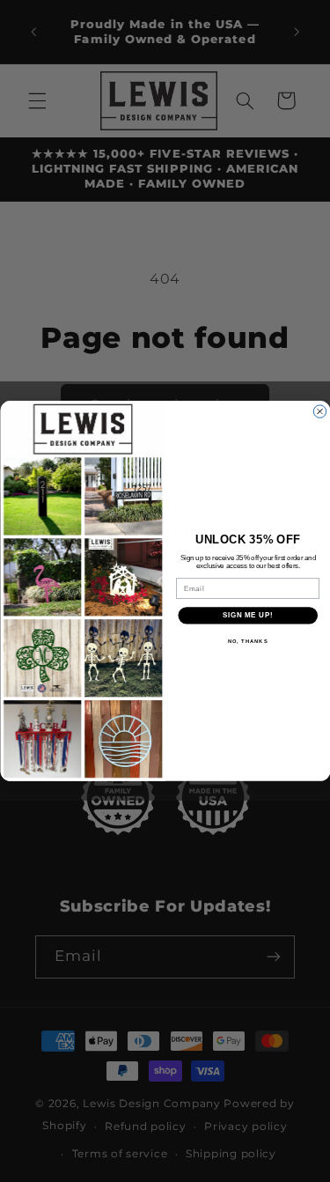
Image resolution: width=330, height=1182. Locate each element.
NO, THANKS (247, 641)
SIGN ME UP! (247, 615)
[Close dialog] (319, 411)
